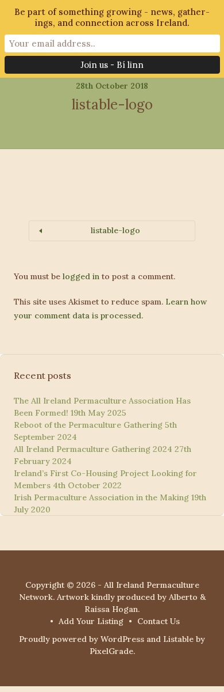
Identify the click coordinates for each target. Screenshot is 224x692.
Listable (178, 639)
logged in (81, 276)
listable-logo (115, 230)
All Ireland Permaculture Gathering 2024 (93, 449)
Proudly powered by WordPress (81, 639)
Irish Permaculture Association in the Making (101, 497)
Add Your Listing (91, 621)
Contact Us (158, 621)
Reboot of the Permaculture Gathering (88, 425)
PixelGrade (111, 651)
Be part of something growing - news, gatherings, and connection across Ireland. (112, 17)
